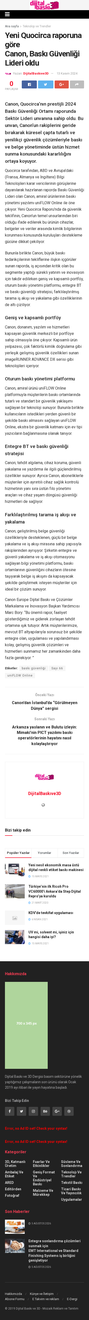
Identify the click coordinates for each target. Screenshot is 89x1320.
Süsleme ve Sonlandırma (71, 1164)
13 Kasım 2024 (67, 73)
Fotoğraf (12, 1196)
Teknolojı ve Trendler (37, 26)
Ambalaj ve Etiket (14, 1174)
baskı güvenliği (34, 668)
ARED (9, 1183)
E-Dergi (72, 1299)
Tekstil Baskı (71, 1183)
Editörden (13, 1189)
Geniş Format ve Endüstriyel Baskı (44, 1178)
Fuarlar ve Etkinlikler (41, 1164)
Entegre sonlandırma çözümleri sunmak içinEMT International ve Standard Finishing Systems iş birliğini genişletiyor (54, 1250)
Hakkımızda (13, 1294)
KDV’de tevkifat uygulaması (50, 913)
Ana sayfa (12, 26)
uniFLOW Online (20, 675)
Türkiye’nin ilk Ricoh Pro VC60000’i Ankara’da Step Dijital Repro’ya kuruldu (54, 891)
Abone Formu (14, 1299)
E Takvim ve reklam (45, 1299)
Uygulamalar (71, 1199)
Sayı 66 (57, 668)
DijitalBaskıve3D (36, 73)
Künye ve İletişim (42, 1294)
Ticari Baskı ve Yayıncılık (71, 1191)
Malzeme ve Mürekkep (43, 1193)
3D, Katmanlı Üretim (15, 1164)
